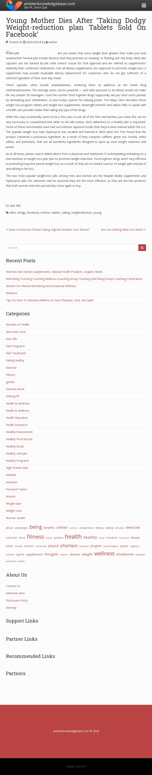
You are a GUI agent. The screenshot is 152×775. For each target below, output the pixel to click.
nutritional (41, 546)
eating (109, 528)
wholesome (125, 554)
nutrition (29, 546)
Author (52, 42)
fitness (35, 536)
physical (53, 546)
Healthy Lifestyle (16, 453)
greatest (58, 537)
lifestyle (135, 537)
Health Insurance (17, 425)
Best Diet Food (16, 332)
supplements (34, 554)
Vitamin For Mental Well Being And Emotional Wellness (41, 286)
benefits (49, 528)
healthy (90, 537)
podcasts (84, 546)
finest (22, 537)
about (9, 528)
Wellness (11, 293)
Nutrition (11, 482)
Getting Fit (12, 396)
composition (86, 527)
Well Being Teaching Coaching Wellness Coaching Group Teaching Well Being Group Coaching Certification (74, 279)
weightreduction (81, 212)
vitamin (64, 554)
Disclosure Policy (17, 600)
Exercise (11, 367)
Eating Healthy (15, 360)
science (10, 554)
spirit (20, 554)
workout (140, 554)
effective (119, 527)
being (35, 527)
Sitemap (11, 607)
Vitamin (10, 496)
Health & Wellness (17, 410)
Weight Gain (13, 503)
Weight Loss (14, 511)
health (73, 536)
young (97, 212)
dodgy (21, 212)
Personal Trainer (16, 489)
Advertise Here (15, 593)
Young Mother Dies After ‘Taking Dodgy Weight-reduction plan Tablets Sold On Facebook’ (76, 27)
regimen (134, 546)
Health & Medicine (17, 403)
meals (9, 546)
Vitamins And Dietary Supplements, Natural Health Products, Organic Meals (54, 272)
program (96, 546)
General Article (15, 389)
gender (10, 382)
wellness (104, 553)
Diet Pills (15, 205)
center (61, 527)
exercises (11, 537)
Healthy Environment (19, 432)
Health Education (17, 418)
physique (69, 545)
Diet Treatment (16, 353)
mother (45, 212)
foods (49, 537)
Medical (11, 475)
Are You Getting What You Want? (122, 229)
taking (66, 212)
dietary (99, 528)
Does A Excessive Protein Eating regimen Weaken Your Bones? (49, 229)
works (21, 561)
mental (18, 546)
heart (102, 537)
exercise (133, 527)
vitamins (75, 554)
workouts (11, 561)
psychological (111, 546)
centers (73, 527)
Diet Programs (15, 346)
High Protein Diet (17, 468)
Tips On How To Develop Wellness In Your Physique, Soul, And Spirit (49, 300)
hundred (111, 537)
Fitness (10, 375)
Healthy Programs (17, 460)
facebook (33, 212)
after (13, 212)
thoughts (51, 554)
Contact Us (13, 586)
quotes (124, 546)
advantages (21, 528)
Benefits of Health (17, 324)
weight (87, 554)
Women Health (15, 518)
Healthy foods (15, 446)
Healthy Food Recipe (19, 439)
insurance (124, 537)
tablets (56, 212)
